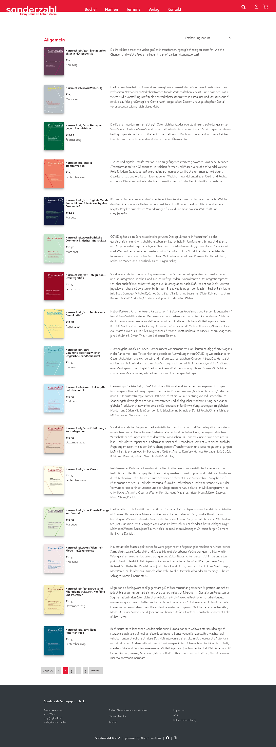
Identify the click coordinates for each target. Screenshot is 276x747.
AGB (175, 715)
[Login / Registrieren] (256, 7)
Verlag (154, 9)
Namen (111, 9)
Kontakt (174, 9)
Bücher (91, 9)
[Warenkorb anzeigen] (265, 7)
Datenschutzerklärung (184, 720)
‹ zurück (48, 671)
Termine (133, 9)
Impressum (179, 710)
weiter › (96, 671)
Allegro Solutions (150, 738)
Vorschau (142, 710)
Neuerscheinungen (127, 710)
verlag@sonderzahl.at (55, 722)
